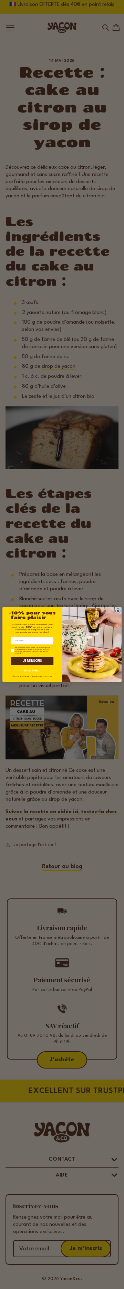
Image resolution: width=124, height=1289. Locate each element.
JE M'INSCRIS (32, 660)
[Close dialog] (117, 610)
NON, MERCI (32, 670)
